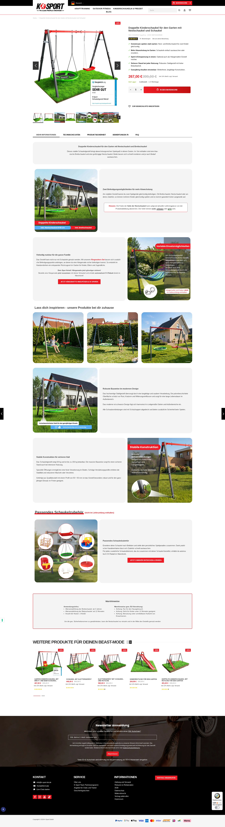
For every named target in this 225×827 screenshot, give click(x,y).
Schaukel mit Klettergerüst (80, 663)
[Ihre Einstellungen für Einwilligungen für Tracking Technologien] (2, 620)
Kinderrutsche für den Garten (144, 663)
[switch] (217, 807)
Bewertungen (120, 135)
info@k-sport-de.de (44, 782)
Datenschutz (119, 791)
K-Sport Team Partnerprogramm (86, 785)
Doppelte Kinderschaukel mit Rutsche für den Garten (176, 663)
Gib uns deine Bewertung (160, 39)
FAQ (137, 135)
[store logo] (50, 7)
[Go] (179, 10)
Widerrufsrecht (120, 793)
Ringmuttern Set (98, 260)
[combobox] (164, 10)
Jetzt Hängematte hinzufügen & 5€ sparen (79, 282)
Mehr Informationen (46, 135)
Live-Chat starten (42, 789)
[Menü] (221, 793)
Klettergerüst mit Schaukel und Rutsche (112, 663)
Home (35, 18)
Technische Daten (71, 135)
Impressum (119, 799)
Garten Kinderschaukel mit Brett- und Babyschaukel (49, 663)
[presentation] (130, 642)
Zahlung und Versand (123, 782)
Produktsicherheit (96, 135)
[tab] (46, 134)
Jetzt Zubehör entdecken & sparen (145, 560)
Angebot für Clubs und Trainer (85, 788)
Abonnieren (113, 753)
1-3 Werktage (154, 82)
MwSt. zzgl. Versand (171, 76)
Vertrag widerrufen (122, 796)
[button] (79, 4)
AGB (116, 788)
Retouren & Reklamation (124, 785)
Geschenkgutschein (81, 791)
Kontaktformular (42, 786)
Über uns (77, 782)
